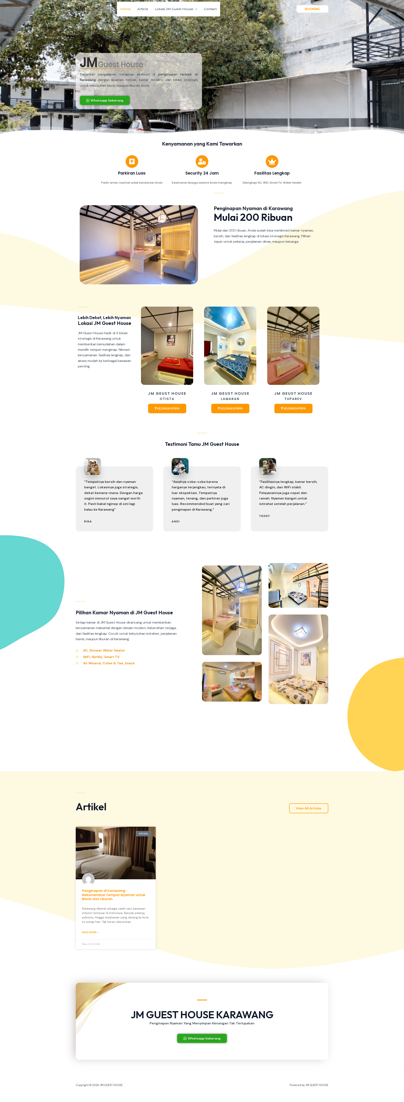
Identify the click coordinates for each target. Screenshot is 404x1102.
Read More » (90, 932)
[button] (195, 9)
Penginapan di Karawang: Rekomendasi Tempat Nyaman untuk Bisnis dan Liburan (113, 895)
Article (142, 9)
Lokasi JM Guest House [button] (174, 9)
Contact (210, 9)
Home (125, 9)
